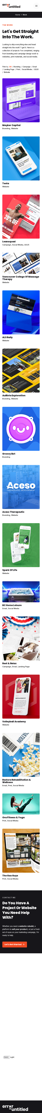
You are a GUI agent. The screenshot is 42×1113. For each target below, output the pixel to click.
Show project (8, 131)
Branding (6, 128)
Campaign (6, 245)
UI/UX (26, 245)
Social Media (17, 245)
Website (14, 128)
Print (10, 785)
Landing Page (24, 666)
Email (4, 608)
